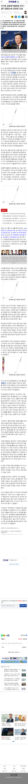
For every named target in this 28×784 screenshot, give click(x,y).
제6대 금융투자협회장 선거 (10, 57)
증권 (5, 766)
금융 (5, 768)
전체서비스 (14, 775)
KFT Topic (23, 771)
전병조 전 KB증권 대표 (11, 237)
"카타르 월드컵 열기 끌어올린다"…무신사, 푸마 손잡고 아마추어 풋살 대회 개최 (14, 218)
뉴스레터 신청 (23, 605)
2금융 (23, 768)
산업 (14, 766)
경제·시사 (4, 771)
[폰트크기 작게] (1, 16)
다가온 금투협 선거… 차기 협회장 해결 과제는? (14, 223)
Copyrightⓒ (8, 777)
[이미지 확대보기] (25, 32)
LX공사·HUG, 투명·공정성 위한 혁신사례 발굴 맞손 (14, 213)
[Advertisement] (14, 546)
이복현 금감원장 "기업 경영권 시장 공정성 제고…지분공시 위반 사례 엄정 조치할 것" (14, 216)
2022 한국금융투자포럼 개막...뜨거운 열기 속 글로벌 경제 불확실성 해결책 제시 (14, 220)
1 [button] (13, 741)
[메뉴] (1, 1)
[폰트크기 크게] (4, 16)
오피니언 (14, 771)
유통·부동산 (23, 766)
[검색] (26, 1)
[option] (14, 726)
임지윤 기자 (13, 560)
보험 (14, 768)
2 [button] (15, 741)
